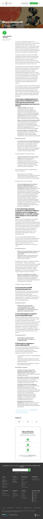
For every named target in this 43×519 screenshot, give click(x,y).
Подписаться (34, 3)
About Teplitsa (24, 498)
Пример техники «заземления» (23, 284)
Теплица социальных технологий (7, 37)
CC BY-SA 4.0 (19, 511)
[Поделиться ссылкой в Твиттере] (19, 421)
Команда (23, 494)
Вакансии (23, 495)
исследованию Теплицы (25, 41)
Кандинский (15, 494)
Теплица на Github (5, 495)
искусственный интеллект (23, 410)
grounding (32, 278)
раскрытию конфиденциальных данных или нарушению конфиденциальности (28, 114)
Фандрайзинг (34, 410)
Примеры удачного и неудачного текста (25, 153)
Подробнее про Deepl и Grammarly (24, 181)
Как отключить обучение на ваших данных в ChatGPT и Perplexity (26, 170)
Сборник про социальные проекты (4, 481)
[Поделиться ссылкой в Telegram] (36, 421)
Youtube (34, 498)
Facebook (35, 494)
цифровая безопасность (22, 412)
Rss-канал (35, 501)
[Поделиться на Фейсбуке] (28, 421)
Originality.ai (30, 328)
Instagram (35, 495)
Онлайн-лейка (15, 495)
